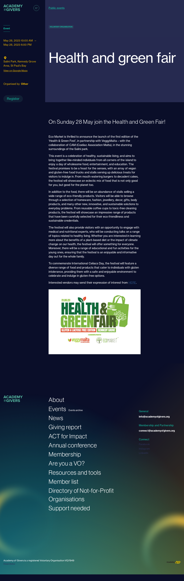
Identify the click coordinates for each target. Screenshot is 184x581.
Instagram (144, 448)
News (56, 418)
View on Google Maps (15, 70)
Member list (63, 481)
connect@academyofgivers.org (157, 430)
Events (57, 409)
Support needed (69, 508)
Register (13, 98)
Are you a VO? (67, 463)
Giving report (65, 427)
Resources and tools (75, 472)
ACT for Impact (68, 436)
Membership (65, 454)
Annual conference (73, 445)
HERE (132, 282)
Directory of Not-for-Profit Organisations (81, 495)
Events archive (76, 410)
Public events (57, 8)
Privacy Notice (9, 564)
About (56, 399)
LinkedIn (143, 453)
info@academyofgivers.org (154, 416)
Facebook (144, 444)
